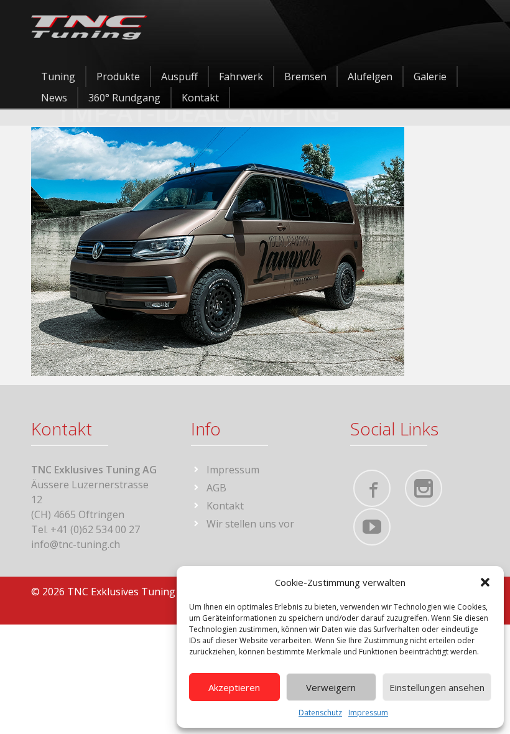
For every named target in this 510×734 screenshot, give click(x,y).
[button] (485, 582)
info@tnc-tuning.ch (75, 544)
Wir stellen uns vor (250, 524)
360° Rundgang (124, 98)
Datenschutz (320, 712)
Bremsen (305, 76)
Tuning (58, 76)
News (54, 98)
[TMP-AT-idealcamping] (217, 250)
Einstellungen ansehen (436, 687)
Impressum (368, 712)
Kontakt (200, 98)
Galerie (430, 76)
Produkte (118, 76)
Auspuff (179, 76)
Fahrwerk (241, 76)
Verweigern (331, 687)
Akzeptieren (234, 687)
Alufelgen (370, 76)
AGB (216, 488)
